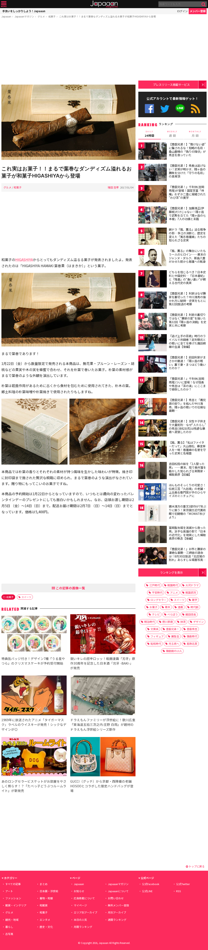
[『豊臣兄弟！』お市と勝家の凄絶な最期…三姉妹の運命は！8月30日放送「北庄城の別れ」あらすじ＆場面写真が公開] (152, 556)
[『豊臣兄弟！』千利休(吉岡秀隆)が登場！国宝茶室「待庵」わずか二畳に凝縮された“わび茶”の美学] (152, 194)
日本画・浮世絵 (49, 891)
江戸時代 (154, 585)
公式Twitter (164, 108)
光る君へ (174, 644)
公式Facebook (149, 108)
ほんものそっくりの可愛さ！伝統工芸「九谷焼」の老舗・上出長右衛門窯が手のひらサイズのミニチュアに (187, 490)
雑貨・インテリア (15, 905)
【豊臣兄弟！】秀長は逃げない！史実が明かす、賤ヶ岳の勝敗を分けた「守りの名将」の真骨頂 (187, 171)
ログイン (182, 11)
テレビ (156, 614)
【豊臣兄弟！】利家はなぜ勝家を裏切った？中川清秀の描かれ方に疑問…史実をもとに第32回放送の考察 (187, 298)
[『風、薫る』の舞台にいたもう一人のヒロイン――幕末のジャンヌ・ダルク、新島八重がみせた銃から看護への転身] (152, 258)
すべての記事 (13, 884)
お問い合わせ (116, 898)
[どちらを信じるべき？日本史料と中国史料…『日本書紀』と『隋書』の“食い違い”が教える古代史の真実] (152, 279)
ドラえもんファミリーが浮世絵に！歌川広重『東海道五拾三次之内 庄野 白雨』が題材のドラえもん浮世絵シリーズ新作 (102, 724)
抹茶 (183, 622)
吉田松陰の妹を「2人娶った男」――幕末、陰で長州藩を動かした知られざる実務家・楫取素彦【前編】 (187, 469)
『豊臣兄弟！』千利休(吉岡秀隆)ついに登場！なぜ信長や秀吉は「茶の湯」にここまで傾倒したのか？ (187, 384)
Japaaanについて (118, 891)
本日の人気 (80, 920)
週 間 (172, 134)
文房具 (154, 629)
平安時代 (157, 592)
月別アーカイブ (117, 912)
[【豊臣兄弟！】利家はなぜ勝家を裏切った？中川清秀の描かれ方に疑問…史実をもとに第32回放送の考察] (152, 301)
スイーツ (26, 597)
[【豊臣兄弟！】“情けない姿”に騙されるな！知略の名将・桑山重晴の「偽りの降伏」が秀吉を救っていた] (152, 151)
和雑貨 (44, 905)
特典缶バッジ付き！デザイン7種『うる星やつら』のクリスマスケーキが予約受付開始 (33, 660)
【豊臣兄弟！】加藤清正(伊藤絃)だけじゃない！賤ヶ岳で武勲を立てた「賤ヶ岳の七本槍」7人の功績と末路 (187, 213)
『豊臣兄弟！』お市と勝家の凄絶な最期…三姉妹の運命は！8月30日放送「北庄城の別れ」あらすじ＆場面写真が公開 (187, 556)
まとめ (44, 884)
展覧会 (175, 636)
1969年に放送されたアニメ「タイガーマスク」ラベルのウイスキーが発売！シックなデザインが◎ (33, 724)
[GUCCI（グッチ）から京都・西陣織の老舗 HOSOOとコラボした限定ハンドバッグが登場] (102, 757)
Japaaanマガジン (24, 16)
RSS (195, 108)
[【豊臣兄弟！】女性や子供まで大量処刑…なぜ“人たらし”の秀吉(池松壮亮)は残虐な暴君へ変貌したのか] (152, 428)
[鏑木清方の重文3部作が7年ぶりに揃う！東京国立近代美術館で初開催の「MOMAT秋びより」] (152, 514)
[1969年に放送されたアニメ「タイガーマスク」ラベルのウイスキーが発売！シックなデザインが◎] (34, 696)
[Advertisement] (68, 52)
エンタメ (45, 920)
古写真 (9, 934)
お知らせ (79, 891)
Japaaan (104, 4)
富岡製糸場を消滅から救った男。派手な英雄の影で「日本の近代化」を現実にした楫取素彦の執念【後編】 (187, 533)
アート (9, 891)
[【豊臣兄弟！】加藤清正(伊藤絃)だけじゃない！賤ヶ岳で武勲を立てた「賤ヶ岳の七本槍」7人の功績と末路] (152, 215)
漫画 (180, 607)
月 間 (195, 134)
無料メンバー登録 (118, 905)
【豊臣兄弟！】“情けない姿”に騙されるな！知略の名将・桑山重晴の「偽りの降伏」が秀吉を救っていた (187, 149)
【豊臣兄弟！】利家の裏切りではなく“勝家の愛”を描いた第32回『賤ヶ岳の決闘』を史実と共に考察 (187, 320)
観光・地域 (11, 920)
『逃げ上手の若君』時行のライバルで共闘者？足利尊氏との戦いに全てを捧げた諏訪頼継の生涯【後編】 (187, 341)
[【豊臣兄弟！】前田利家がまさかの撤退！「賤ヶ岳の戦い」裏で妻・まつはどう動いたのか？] (152, 364)
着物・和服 (46, 898)
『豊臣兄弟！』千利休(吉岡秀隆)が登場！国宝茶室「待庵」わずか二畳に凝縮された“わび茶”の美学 (187, 192)
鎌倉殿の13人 (174, 651)
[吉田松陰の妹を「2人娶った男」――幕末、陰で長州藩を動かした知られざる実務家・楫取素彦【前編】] (152, 471)
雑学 (194, 600)
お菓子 (153, 607)
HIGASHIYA (24, 259)
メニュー (3, 4)
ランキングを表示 (171, 572)
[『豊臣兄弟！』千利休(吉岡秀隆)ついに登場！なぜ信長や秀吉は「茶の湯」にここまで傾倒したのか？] (152, 386)
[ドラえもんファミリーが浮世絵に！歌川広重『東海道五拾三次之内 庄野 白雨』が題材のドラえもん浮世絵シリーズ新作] (102, 696)
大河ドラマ (192, 585)
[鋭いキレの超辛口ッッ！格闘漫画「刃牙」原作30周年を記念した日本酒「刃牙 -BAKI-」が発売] (102, 634)
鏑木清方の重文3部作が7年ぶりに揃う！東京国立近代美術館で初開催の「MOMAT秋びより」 (187, 511)
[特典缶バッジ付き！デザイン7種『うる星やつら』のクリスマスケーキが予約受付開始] (34, 634)
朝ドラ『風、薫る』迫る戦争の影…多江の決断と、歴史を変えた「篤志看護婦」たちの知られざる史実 (187, 234)
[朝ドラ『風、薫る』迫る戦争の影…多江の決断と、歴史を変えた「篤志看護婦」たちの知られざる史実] (152, 237)
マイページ (80, 905)
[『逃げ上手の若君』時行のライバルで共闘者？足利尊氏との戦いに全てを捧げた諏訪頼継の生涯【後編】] (152, 343)
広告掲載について (84, 898)
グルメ (41, 16)
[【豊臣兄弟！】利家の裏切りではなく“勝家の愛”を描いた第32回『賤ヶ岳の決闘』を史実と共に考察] (152, 322)
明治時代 (149, 622)
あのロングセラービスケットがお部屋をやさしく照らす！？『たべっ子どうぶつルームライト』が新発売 (33, 786)
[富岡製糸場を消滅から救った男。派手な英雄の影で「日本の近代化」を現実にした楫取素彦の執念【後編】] (152, 535)
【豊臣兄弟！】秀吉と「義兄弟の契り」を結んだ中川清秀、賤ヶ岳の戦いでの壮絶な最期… (187, 405)
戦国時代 (172, 585)
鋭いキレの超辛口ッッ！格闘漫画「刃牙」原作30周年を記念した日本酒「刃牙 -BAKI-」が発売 (102, 663)
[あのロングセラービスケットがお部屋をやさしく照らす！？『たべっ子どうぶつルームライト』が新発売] (34, 757)
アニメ (174, 592)
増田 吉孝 (113, 187)
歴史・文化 (46, 927)
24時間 (149, 134)
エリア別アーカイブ (85, 912)
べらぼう (172, 614)
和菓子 (52, 16)
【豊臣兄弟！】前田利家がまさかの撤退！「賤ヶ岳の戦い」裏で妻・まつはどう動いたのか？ (187, 362)
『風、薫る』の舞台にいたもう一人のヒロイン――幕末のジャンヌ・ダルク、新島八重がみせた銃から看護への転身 (187, 256)
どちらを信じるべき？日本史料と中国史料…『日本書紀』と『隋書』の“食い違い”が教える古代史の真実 (187, 277)
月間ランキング (83, 927)
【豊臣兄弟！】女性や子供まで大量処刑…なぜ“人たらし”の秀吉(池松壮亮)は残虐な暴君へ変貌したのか (187, 426)
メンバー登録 (198, 11)
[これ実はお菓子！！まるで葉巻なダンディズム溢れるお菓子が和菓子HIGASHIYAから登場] (68, 123)
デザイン (198, 622)
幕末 (167, 607)
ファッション (13, 898)
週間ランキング (117, 920)
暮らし (9, 927)
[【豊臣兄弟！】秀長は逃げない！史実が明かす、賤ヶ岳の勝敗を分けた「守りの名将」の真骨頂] (152, 173)
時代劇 (194, 607)
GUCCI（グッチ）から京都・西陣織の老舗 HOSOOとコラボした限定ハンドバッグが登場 (101, 786)
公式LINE (180, 108)
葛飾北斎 (192, 644)
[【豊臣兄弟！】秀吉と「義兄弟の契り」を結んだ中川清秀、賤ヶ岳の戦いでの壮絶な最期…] (152, 407)
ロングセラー (158, 600)
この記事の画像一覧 (70, 588)
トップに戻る (196, 866)
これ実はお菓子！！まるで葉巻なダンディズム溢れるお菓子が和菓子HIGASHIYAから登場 (107, 16)
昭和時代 (156, 644)
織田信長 (190, 614)
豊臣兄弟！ (172, 629)
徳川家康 (167, 622)
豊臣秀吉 (192, 629)
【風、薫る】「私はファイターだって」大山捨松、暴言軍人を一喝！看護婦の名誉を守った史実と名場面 (187, 447)
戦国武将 (190, 592)
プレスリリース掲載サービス (171, 84)
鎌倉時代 (192, 636)
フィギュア (157, 636)
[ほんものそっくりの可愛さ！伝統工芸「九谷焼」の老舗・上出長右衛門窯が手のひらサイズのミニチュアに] (152, 492)
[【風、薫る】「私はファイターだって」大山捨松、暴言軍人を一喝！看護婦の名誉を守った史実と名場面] (152, 450)
